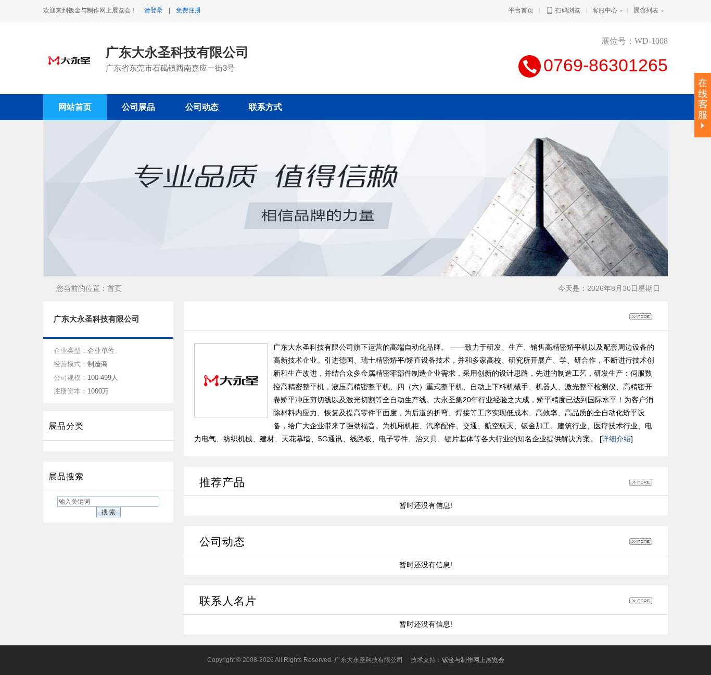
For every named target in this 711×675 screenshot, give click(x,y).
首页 (114, 288)
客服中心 (604, 10)
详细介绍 (616, 439)
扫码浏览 (567, 10)
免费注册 (188, 10)
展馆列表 (645, 10)
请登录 (153, 10)
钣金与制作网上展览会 (473, 660)
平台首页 (521, 10)
